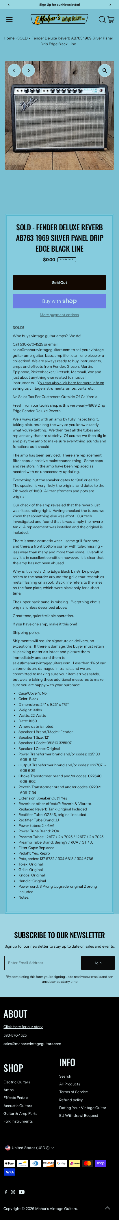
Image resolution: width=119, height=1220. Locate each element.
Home (9, 38)
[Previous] (14, 70)
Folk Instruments (18, 1121)
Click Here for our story (23, 1027)
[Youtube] (21, 1193)
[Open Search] (102, 19)
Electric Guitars (16, 1082)
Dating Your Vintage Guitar (82, 1108)
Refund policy (71, 1100)
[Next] (28, 70)
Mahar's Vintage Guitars (56, 1208)
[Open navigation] (17, 19)
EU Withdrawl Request (78, 1115)
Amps (8, 1090)
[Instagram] (13, 1193)
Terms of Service (73, 1092)
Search (65, 1076)
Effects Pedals (15, 1097)
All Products (69, 1084)
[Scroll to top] (107, 1208)
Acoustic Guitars (17, 1106)
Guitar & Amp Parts (20, 1113)
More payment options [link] (59, 315)
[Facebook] (6, 1193)
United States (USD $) (31, 1148)
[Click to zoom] (104, 70)
